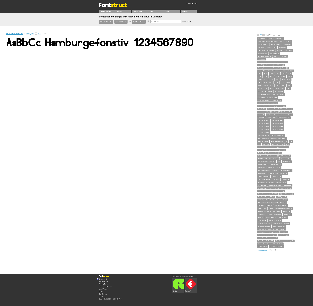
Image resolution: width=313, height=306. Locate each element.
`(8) (286, 141)
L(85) (259, 82)
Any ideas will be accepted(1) (278, 199)
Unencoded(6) (262, 220)
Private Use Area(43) (264, 194)
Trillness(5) (261, 47)
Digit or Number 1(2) (263, 120)
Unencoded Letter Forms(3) (281, 223)
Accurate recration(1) (281, 205)
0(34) (271, 85)
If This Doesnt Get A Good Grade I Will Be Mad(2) (272, 138)
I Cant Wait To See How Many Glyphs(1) (269, 100)
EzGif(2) (288, 41)
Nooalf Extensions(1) (277, 141)
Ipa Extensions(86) (286, 170)
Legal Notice (103, 289)
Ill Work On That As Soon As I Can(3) (268, 147)
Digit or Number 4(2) (277, 123)
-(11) (291, 141)
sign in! (194, 3)
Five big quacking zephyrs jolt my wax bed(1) (279, 114)
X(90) (270, 82)
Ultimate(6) (285, 68)
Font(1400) (269, 205)
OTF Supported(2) (276, 44)
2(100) (283, 85)
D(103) (260, 79)
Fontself (187, 291)
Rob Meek (118, 299)
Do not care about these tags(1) (267, 235)
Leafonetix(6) (270, 65)
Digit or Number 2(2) (277, 120)
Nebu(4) (270, 232)
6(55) (271, 88)
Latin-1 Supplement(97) (264, 56)
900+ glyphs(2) (262, 185)
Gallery (119, 11)
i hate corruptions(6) (263, 176)
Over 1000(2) (261, 214)
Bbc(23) (281, 191)
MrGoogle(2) (271, 150)
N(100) (260, 85)
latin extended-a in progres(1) (276, 70)
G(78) (271, 79)
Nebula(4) (283, 232)
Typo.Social (103, 279)
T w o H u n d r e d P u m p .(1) (284, 241)
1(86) (277, 85)
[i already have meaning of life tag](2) (268, 68)
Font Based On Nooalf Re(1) (266, 197)
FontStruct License (262, 250)
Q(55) (259, 73)
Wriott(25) (271, 229)
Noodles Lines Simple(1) (265, 112)
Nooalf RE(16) (262, 38)
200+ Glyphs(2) (262, 158)
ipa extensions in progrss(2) (266, 167)
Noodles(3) (261, 114)
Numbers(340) (271, 117)
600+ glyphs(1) (262, 173)
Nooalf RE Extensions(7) (275, 38)
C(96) (276, 82)
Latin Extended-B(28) (275, 164)
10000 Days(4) (289, 194)
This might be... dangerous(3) (266, 243)
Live (151, 11)
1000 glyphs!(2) (262, 188)
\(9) (273, 144)
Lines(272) (287, 112)
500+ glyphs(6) (262, 164)
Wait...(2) (279, 243)
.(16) (287, 144)
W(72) (265, 73)
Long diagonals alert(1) (274, 214)
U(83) (259, 76)
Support (185, 11)
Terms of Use (103, 281)
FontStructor (138, 11)
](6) (268, 144)
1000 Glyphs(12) (281, 197)
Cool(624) (281, 109)
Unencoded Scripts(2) (264, 226)
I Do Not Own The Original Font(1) (267, 97)
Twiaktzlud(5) (261, 59)
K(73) (288, 79)
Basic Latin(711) (262, 53)
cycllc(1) (271, 182)
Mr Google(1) (261, 150)
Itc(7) (275, 56)
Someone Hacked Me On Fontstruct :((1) (280, 208)
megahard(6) (281, 150)
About (101, 291)
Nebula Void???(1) (263, 238)
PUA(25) (274, 194)
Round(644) (270, 50)
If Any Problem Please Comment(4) (268, 202)
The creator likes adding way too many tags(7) (271, 135)
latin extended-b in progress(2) (266, 161)
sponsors (189, 276)
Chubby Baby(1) (262, 246)
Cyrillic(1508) (285, 179)
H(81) (277, 79)
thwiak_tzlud (30, 34)
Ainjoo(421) (287, 214)
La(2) (276, 232)
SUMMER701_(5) (281, 182)
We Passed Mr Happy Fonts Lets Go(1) (280, 185)
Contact (101, 296)
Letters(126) (261, 117)
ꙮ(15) (282, 41)
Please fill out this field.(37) (265, 241)
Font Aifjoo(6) (261, 232)
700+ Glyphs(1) (276, 176)
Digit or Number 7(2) (263, 129)
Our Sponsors (103, 294)
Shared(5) (283, 202)
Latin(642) (279, 50)
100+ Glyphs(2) (285, 155)
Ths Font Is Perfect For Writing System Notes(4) (271, 106)
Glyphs (175, 291)
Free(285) (260, 205)
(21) (279, 161)
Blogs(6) (260, 91)
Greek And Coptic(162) (264, 179)
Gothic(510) (261, 50)
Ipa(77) (278, 167)
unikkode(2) (284, 147)
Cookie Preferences (105, 286)
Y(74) (289, 73)
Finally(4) (290, 70)
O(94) (271, 76)
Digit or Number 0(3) (283, 117)
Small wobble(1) (282, 217)
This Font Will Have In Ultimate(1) (267, 103)
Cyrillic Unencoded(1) (279, 226)
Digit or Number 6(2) (277, 126)
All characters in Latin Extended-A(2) (268, 155)
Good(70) (289, 109)
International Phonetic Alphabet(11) (268, 170)
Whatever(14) (286, 161)
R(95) (277, 73)
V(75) (282, 82)
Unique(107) (268, 91)
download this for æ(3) (264, 211)
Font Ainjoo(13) (280, 229)
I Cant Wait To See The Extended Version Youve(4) (272, 62)
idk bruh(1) (274, 238)
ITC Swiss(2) (282, 56)
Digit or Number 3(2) (263, 123)
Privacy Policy (103, 284)
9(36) (288, 88)
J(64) (283, 79)
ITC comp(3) (276, 211)
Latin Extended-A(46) (274, 153)
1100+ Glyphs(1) (286, 188)
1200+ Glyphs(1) (262, 199)
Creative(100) (271, 109)
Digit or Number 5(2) (263, 126)
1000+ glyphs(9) (274, 188)
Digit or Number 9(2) (263, 132)
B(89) (288, 82)
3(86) (289, 85)
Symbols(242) (262, 153)
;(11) (277, 144)
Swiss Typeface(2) (263, 141)
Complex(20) (261, 109)
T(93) (283, 73)
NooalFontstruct (14, 33)
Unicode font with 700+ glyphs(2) (267, 191)
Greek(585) (288, 50)
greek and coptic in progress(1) (278, 173)
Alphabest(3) (280, 65)
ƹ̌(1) (281, 194)
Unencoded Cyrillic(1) (275, 220)
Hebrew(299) (286, 211)
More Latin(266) (274, 53)
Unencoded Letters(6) (264, 223)
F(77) (265, 79)
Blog (167, 11)
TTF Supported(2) (263, 44)
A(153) (283, 76)
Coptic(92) (276, 179)
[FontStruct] (115, 7)
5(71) (265, 88)
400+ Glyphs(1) (285, 158)
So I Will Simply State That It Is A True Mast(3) (271, 94)
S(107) (290, 76)
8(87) (282, 88)
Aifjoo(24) (260, 217)
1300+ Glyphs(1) (270, 217)
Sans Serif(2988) (271, 47)
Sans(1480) (282, 47)
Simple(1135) (278, 112)
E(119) (272, 73)
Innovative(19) (279, 91)
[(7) (264, 144)
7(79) (277, 88)
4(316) (260, 88)
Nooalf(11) (261, 65)
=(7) (259, 144)
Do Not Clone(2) (283, 235)
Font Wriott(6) (262, 229)
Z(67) (265, 82)
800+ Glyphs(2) (262, 182)
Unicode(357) (262, 70)
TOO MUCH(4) (262, 208)
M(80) (266, 85)
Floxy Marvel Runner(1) (276, 246)
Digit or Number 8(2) (277, 129)
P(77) (277, 76)
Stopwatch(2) (287, 44)
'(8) (282, 144)
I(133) (265, 76)
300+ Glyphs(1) (273, 158)
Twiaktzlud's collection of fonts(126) (268, 41)
